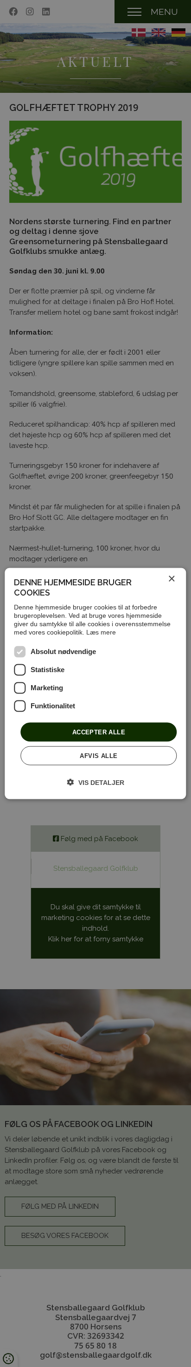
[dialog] (95, 683)
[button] (95, 782)
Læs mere (101, 631)
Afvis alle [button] (98, 755)
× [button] (171, 578)
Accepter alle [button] (98, 731)
